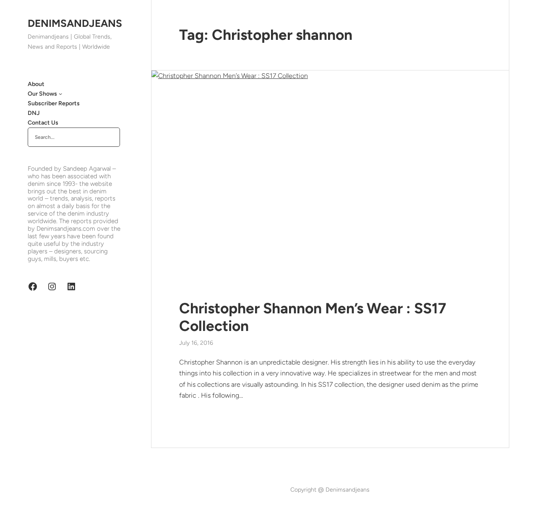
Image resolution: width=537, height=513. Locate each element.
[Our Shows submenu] (60, 93)
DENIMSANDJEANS (75, 23)
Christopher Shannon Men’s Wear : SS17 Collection (312, 317)
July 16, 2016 (196, 342)
